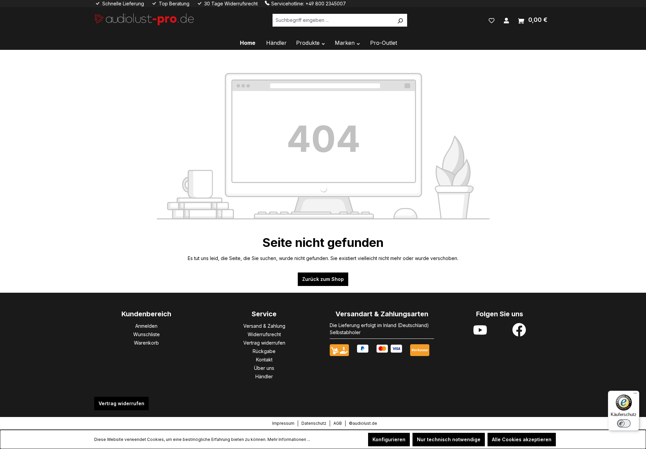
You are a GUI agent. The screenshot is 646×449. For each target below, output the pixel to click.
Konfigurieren (388, 439)
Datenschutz (313, 423)
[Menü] (635, 395)
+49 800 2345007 (326, 3)
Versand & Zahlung (264, 326)
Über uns (264, 368)
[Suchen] (400, 20)
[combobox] (333, 20)
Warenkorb (146, 343)
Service (264, 314)
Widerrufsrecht (264, 334)
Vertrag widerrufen (264, 343)
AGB (337, 423)
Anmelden (146, 326)
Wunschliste (146, 334)
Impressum (283, 423)
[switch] (624, 423)
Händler (264, 376)
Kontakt (264, 359)
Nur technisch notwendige (448, 439)
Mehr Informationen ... (288, 439)
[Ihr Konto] (506, 20)
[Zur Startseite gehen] (144, 19)
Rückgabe (264, 351)
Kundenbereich (146, 314)
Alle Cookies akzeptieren (521, 439)
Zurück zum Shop (323, 279)
